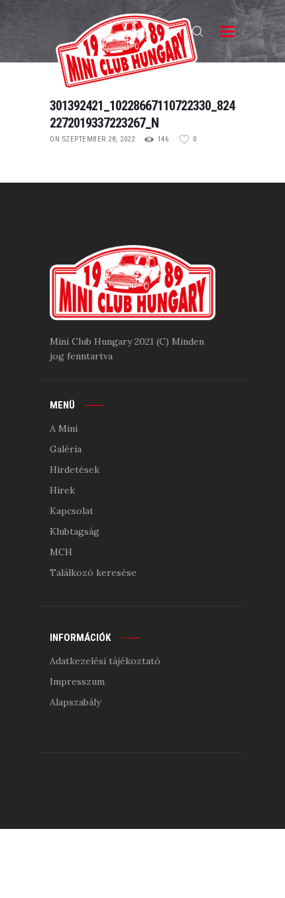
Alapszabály (75, 702)
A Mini (64, 428)
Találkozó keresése (93, 573)
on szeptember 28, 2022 (92, 139)
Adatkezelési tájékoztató (105, 661)
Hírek (62, 490)
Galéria (66, 449)
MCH (61, 552)
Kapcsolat (71, 511)
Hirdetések (74, 470)
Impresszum (77, 681)
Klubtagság (74, 531)
